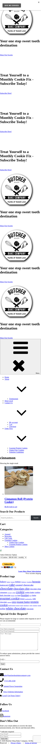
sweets (39, 605)
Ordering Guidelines (16, 452)
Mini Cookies (9, 546)
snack (21, 605)
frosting (25, 595)
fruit (30, 595)
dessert (12, 595)
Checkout (12, 426)
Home (7, 377)
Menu (37, 373)
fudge (34, 595)
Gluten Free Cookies (16, 450)
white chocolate (16, 608)
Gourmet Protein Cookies (18, 448)
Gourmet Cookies (11, 540)
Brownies (8, 536)
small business (12, 605)
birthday (18, 582)
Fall (16, 595)
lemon (22, 599)
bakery (3, 581)
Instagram (6, 716)
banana (13, 582)
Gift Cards (8, 538)
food (19, 595)
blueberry (24, 582)
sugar (31, 605)
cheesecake (28, 585)
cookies (37, 592)
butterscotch (4, 585)
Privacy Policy (16, 743)
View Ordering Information (13, 692)
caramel (19, 585)
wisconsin (29, 609)
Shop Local (9, 401)
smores (18, 605)
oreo (14, 602)
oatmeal (9, 602)
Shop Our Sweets (6, 55)
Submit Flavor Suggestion (13, 686)
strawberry (26, 605)
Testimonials (13, 399)
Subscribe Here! (6, 93)
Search (35, 518)
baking (8, 582)
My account (13, 422)
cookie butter (29, 592)
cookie (20, 592)
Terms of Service (31, 743)
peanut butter (23, 602)
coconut (10, 592)
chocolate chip (21, 588)
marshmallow (28, 599)
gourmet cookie (10, 598)
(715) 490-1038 (9, 681)
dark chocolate (5, 595)
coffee (13, 592)
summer (35, 605)
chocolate (6, 588)
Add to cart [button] (13, 507)
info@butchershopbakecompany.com (17, 675)
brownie (36, 581)
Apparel (7, 534)
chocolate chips (35, 589)
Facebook (5, 711)
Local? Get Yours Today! (11, 696)
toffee (2, 608)
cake (12, 584)
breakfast (29, 582)
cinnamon (3, 592)
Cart (10, 424)
